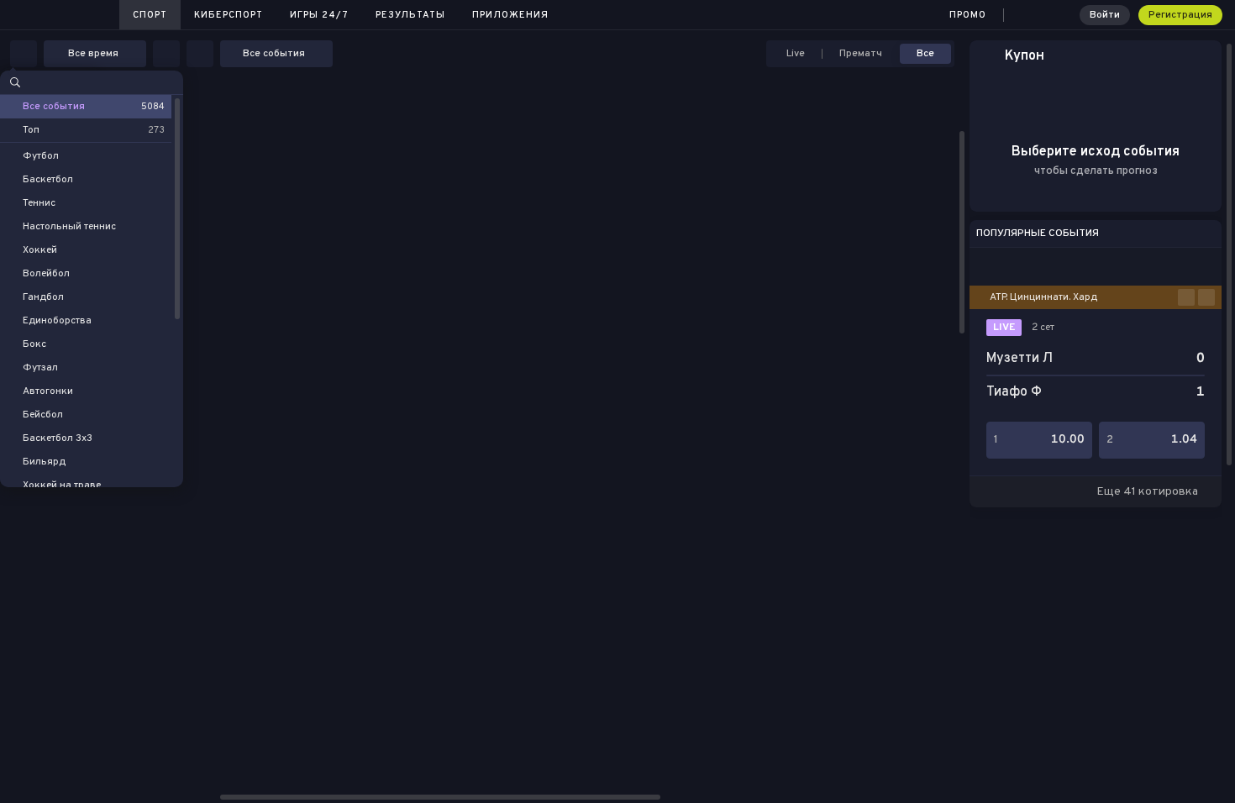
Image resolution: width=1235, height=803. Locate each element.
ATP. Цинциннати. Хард (1043, 297)
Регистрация (1180, 15)
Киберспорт (228, 15)
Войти (1105, 15)
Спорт (150, 15)
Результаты (410, 15)
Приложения (510, 15)
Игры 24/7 (319, 15)
